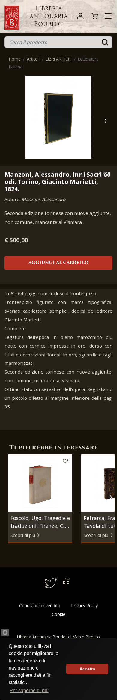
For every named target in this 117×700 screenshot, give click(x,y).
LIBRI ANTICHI (59, 59)
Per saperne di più (29, 690)
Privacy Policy (84, 605)
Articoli (33, 59)
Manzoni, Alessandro (43, 199)
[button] (105, 121)
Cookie (58, 614)
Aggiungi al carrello (58, 263)
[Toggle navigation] (108, 16)
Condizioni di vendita (39, 605)
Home (15, 59)
